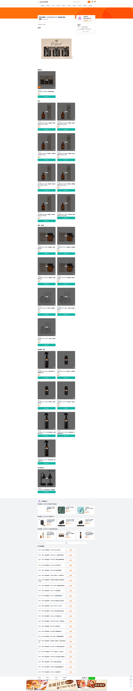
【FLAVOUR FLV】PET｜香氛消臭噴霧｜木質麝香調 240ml (46, 433)
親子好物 (74, 5)
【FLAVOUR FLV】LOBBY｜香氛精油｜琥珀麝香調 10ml (46, 402)
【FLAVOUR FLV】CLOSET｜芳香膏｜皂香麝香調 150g (46, 339)
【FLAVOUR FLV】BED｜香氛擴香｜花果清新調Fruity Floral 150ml (46, 215)
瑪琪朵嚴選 (86, 16)
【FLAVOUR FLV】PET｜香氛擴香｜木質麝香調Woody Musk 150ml (46, 154)
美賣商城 (42, 5)
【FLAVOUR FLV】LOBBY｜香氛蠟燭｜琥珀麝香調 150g (46, 278)
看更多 (66, 542)
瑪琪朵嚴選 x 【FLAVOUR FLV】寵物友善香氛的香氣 (47, 529)
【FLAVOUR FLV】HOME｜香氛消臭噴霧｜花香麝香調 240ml (46, 372)
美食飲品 (63, 5)
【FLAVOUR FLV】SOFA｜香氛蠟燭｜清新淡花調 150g (66, 278)
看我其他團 (86, 20)
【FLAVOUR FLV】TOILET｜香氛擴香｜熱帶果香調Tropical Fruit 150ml (46, 123)
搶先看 (70, 550)
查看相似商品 (46, 96)
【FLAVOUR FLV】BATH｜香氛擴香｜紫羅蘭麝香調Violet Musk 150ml (66, 184)
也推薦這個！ (44, 501)
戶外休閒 (69, 5)
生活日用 (58, 5)
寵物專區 (90, 5)
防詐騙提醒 (64, 677)
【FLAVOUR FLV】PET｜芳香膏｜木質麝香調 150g (46, 309)
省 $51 (39, 87)
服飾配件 (85, 5)
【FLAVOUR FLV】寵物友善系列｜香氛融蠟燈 (46, 489)
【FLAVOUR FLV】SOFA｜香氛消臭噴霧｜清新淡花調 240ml (46, 460)
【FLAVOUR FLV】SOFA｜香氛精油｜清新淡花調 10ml (66, 402)
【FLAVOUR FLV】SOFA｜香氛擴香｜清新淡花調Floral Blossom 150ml (46, 184)
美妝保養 (79, 5)
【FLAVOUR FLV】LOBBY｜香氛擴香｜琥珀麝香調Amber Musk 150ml (66, 154)
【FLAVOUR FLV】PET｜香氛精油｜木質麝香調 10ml (66, 372)
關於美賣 (39, 679)
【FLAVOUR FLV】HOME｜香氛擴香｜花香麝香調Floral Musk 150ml (65, 123)
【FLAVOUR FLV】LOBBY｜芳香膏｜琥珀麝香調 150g (66, 309)
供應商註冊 (48, 679)
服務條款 (64, 679)
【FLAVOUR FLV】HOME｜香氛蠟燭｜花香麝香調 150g (46, 248)
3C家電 (53, 5)
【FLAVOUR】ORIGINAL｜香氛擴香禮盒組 (46, 91)
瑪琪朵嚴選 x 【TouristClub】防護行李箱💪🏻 (46, 516)
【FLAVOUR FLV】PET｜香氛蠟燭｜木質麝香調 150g (66, 248)
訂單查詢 (56, 679)
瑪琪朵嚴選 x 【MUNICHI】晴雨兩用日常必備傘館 (47, 504)
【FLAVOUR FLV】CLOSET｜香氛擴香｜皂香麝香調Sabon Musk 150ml (66, 215)
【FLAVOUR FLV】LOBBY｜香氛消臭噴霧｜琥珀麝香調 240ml (66, 433)
